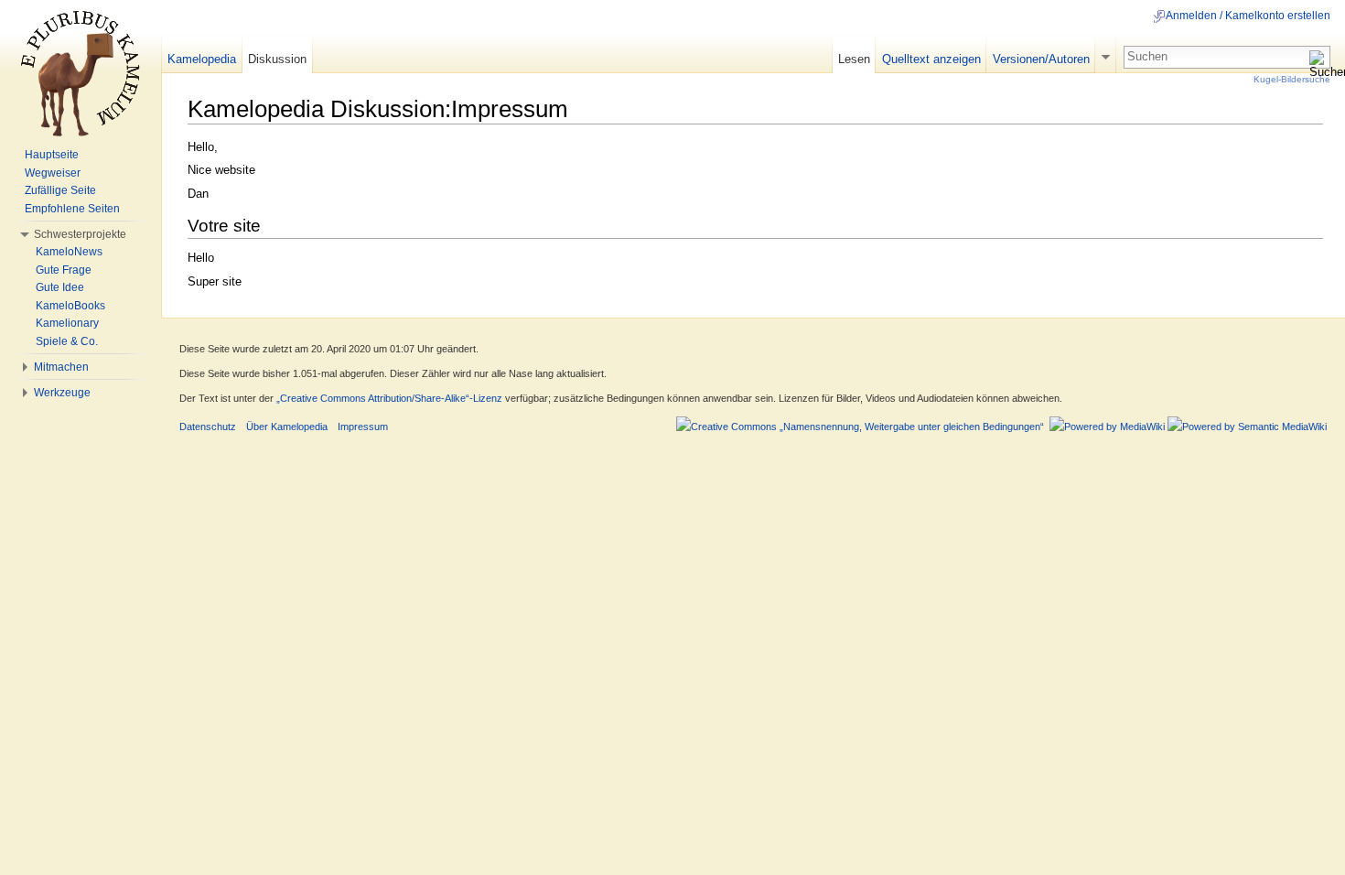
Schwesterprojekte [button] (80, 234)
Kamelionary (67, 323)
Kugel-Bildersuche (1292, 79)
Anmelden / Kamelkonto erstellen (1248, 15)
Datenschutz (207, 426)
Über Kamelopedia (287, 426)
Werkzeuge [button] (62, 392)
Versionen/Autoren (1041, 59)
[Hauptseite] (80, 73)
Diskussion (277, 59)
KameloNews (69, 251)
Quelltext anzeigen (931, 59)
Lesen (854, 59)
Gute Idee (60, 287)
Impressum (363, 426)
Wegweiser (53, 173)
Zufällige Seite (60, 190)
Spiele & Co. (67, 341)
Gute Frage (63, 270)
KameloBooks (70, 305)
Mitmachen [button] (61, 367)
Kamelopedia (201, 59)
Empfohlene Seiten (72, 208)
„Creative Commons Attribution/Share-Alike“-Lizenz (389, 398)
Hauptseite (52, 154)
